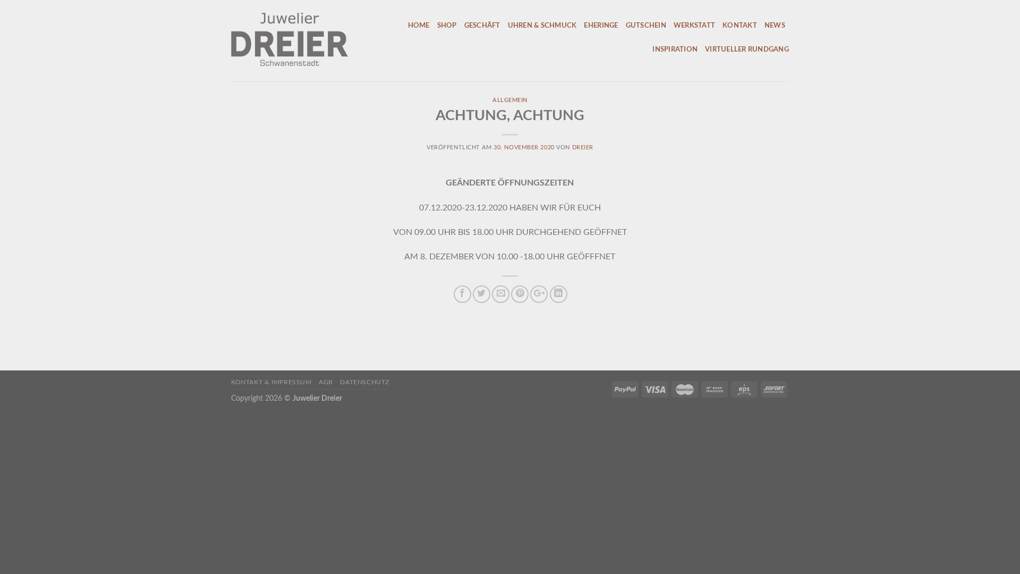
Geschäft (482, 25)
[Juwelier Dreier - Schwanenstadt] (298, 40)
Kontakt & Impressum (271, 382)
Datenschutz (364, 382)
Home (419, 25)
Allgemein (510, 100)
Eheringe (601, 25)
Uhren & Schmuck (542, 25)
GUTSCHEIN (646, 25)
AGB (326, 382)
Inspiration (675, 49)
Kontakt (739, 25)
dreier (582, 147)
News (774, 25)
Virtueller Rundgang (747, 49)
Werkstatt (694, 25)
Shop (447, 25)
